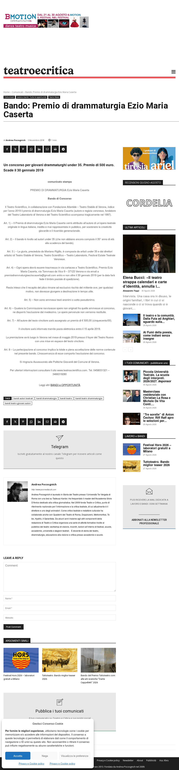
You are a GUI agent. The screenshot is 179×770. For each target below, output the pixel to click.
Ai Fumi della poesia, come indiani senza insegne (157, 335)
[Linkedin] (39, 149)
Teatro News (54, 97)
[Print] (55, 149)
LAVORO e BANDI (135, 436)
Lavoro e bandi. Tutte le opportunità (31, 97)
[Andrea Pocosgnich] (17, 511)
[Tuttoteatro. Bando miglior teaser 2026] (59, 660)
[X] (15, 149)
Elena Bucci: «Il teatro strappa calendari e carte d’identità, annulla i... (145, 282)
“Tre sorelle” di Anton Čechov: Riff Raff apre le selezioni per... (158, 417)
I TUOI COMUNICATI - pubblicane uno (146, 363)
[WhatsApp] (31, 149)
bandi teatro (66, 398)
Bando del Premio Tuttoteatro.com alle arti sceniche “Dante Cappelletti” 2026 (98, 679)
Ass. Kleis (164, 760)
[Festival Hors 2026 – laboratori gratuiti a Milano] (21, 660)
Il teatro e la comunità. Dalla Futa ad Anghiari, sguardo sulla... (159, 318)
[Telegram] (63, 149)
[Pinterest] (23, 149)
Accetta (17, 756)
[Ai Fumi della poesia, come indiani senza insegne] (131, 337)
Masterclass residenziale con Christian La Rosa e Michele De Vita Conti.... (156, 397)
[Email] (47, 149)
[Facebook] (6, 149)
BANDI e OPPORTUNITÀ (65, 385)
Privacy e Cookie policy (31, 763)
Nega (45, 756)
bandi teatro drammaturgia (89, 398)
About (140, 760)
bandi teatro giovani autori (18, 403)
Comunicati (17, 92)
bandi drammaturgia (46, 398)
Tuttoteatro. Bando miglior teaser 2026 (156, 463)
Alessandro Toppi (131, 290)
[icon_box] (60, 450)
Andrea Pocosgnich (16, 140)
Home (6, 92)
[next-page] (130, 349)
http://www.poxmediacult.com (43, 489)
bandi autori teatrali (23, 398)
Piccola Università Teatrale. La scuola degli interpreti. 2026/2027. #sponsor (157, 376)
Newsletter (128, 760)
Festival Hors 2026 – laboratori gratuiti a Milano (157, 448)
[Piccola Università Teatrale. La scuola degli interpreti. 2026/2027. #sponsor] (131, 376)
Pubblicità (151, 760)
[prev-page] (125, 349)
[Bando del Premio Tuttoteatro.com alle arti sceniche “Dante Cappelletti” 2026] (98, 660)
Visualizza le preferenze (74, 756)
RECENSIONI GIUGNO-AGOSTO (143, 182)
